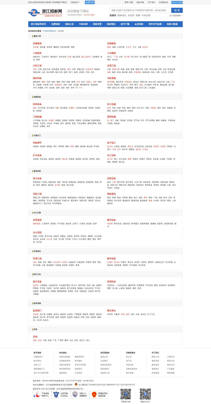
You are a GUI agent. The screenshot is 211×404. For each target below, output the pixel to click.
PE (77, 88)
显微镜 (153, 224)
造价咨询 (62, 57)
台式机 (156, 200)
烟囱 (164, 57)
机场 (119, 72)
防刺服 (163, 185)
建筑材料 (36, 82)
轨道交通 (171, 69)
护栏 (51, 85)
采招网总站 (163, 2)
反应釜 (155, 159)
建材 (43, 82)
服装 (35, 340)
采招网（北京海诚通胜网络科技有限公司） (66, 389)
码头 (153, 72)
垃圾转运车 (159, 262)
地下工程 (143, 88)
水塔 (169, 57)
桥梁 (132, 69)
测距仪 (138, 149)
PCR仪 (97, 288)
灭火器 (49, 200)
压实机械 (86, 120)
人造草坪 (45, 224)
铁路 (122, 69)
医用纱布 (163, 285)
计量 (114, 149)
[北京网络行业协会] (61, 398)
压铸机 (130, 111)
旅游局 (36, 317)
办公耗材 (82, 239)
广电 (155, 197)
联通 (114, 197)
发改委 (36, 314)
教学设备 (111, 220)
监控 (109, 182)
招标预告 (111, 24)
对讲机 (117, 188)
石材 (48, 82)
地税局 (85, 314)
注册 (131, 2)
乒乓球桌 (61, 224)
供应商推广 (105, 369)
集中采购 (129, 373)
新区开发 (119, 82)
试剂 (139, 288)
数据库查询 (79, 357)
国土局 (42, 314)
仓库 (121, 57)
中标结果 (83, 24)
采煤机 (36, 159)
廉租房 (56, 47)
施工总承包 (86, 57)
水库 (35, 69)
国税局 (92, 314)
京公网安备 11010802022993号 (90, 385)
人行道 (164, 72)
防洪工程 (46, 69)
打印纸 (39, 242)
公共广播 (138, 182)
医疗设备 (37, 281)
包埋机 (70, 291)
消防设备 (57, 200)
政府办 (56, 314)
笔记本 (163, 200)
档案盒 (63, 236)
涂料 (95, 82)
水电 (40, 69)
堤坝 (69, 69)
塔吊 (48, 126)
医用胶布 (171, 285)
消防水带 (83, 200)
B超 (93, 285)
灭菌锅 (36, 294)
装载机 (58, 120)
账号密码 (37, 361)
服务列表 (140, 2)
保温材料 (94, 85)
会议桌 (42, 239)
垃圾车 (110, 262)
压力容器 (41, 108)
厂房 (116, 57)
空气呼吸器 (56, 203)
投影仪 (56, 236)
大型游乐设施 (81, 108)
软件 (165, 197)
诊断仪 (99, 285)
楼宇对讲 (120, 182)
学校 (131, 85)
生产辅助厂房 (144, 57)
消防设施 (164, 182)
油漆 (63, 88)
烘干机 (97, 291)
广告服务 (171, 369)
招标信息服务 (64, 357)
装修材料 (58, 85)
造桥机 (78, 120)
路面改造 (146, 72)
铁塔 (38, 185)
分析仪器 (148, 146)
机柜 (140, 197)
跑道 (131, 72)
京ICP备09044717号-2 (111, 385)
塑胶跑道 (36, 224)
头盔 (169, 185)
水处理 (131, 15)
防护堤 (63, 69)
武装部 (93, 317)
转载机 (71, 159)
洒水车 (130, 262)
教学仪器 (117, 224)
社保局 (70, 314)
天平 (119, 149)
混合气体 (47, 203)
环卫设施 (36, 265)
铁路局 (63, 317)
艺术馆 (110, 85)
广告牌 (60, 340)
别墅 (72, 47)
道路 (127, 69)
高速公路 (116, 69)
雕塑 (50, 262)
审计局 (42, 317)
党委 (57, 317)
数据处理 (126, 200)
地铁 (109, 72)
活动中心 (124, 85)
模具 (159, 108)
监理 (69, 57)
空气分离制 (150, 120)
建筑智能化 (72, 197)
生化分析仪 (89, 288)
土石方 (128, 47)
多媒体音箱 (168, 224)
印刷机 (91, 108)
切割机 (153, 108)
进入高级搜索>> (176, 15)
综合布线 (62, 197)
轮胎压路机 (95, 120)
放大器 (110, 146)
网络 (131, 197)
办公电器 (98, 236)
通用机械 (111, 117)
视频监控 (90, 197)
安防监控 (140, 185)
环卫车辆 (169, 262)
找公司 (129, 357)
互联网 (125, 197)
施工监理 (76, 57)
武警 (82, 317)
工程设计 (45, 57)
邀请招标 (63, 373)
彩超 (89, 285)
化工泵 (110, 159)
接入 (135, 197)
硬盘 (169, 200)
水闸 (74, 69)
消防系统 (41, 200)
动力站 (115, 60)
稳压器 (50, 185)
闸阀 (67, 146)
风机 (117, 120)
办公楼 (126, 57)
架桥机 (65, 120)
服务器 (110, 203)
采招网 (55, 2)
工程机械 (37, 117)
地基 (114, 47)
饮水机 (36, 239)
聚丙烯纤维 (84, 85)
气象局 (117, 314)
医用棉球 (140, 285)
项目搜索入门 (39, 369)
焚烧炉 (125, 265)
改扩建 (171, 85)
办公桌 (49, 239)
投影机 (160, 224)
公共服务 (151, 88)
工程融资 (95, 57)
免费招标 (55, 24)
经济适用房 (65, 47)
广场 (173, 82)
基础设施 (163, 85)
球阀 (72, 146)
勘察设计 (36, 57)
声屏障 (88, 262)
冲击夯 (49, 123)
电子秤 (125, 149)
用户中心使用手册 (41, 373)
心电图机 (43, 285)
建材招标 (37, 78)
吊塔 (76, 291)
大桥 (146, 69)
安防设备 (111, 178)
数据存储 (135, 200)
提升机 (85, 159)
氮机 (158, 120)
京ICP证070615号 (128, 385)
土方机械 (36, 120)
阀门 (112, 120)
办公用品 (37, 232)
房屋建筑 (37, 43)
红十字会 (151, 314)
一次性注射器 (121, 285)
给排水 (145, 47)
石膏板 (39, 85)
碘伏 (156, 285)
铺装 (122, 88)
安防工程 (114, 185)
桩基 (109, 47)
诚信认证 (104, 357)
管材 (63, 82)
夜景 (77, 265)
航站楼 (125, 72)
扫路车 (123, 262)
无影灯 (49, 288)
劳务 (76, 340)
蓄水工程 (59, 72)
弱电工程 (122, 185)
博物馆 (117, 85)
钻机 (98, 159)
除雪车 (137, 262)
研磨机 (115, 162)
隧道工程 (139, 69)
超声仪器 (82, 285)
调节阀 (61, 146)
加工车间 (134, 57)
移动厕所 (50, 265)
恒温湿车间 (156, 57)
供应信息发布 (106, 365)
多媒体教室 (144, 224)
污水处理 (56, 262)
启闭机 (81, 72)
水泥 (165, 69)
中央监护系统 (64, 285)
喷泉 (94, 262)
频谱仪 (123, 146)
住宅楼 (36, 47)
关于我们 (151, 2)
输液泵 (63, 288)
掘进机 (71, 120)
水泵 (92, 72)
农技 (132, 314)
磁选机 (78, 159)
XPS (35, 88)
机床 (109, 108)
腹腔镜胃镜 (61, 291)
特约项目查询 (64, 369)
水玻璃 (46, 85)
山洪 (43, 72)
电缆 (97, 182)
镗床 (124, 108)
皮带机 (92, 159)
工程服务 (37, 53)
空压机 (130, 120)
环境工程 (37, 258)
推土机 (44, 120)
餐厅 (136, 85)
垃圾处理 (72, 262)
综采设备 (43, 159)
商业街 (136, 82)
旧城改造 (128, 82)
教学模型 (135, 224)
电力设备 (37, 178)
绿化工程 (161, 82)
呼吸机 (36, 288)
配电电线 (90, 182)
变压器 (65, 182)
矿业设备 (37, 155)
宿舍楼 (42, 47)
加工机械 (111, 104)
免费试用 (89, 2)
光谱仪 (163, 146)
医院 (141, 85)
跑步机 (68, 224)
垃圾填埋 (80, 262)
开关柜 (96, 146)
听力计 (74, 285)
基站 (150, 197)
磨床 (129, 108)
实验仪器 (126, 224)
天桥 (158, 72)
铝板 (68, 82)
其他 (35, 337)
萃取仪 (149, 159)
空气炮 (136, 120)
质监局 (99, 314)
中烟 (45, 340)
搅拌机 (68, 123)
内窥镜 (53, 291)
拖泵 (74, 123)
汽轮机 (44, 182)
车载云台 (66, 200)
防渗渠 (97, 69)
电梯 (138, 15)
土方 (134, 47)
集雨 (66, 72)
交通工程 (111, 65)
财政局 (63, 314)
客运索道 (64, 108)
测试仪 (130, 146)
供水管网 (50, 72)
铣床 (134, 108)
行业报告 (78, 373)
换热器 (117, 123)
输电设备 (81, 182)
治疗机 (56, 288)
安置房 (49, 47)
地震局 (70, 317)
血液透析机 (44, 291)
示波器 (117, 146)
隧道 (114, 72)
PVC (81, 88)
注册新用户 (38, 357)
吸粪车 (151, 262)
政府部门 (37, 310)
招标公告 (69, 24)
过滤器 (162, 159)
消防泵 (91, 200)
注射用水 (111, 285)
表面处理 (122, 111)
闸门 (71, 72)
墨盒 (94, 239)
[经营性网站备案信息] (99, 398)
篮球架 (53, 224)
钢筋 (58, 82)
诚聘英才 (155, 369)
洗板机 (36, 291)
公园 (168, 82)
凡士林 (115, 288)
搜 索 (177, 10)
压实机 (42, 123)
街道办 (46, 320)
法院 (87, 317)
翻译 (66, 340)
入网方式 (171, 357)
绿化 (35, 262)
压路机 (36, 123)
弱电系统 (131, 185)
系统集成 (54, 197)
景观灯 (71, 265)
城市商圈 (111, 82)
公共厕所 (148, 85)
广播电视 (77, 314)
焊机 (147, 108)
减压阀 (83, 146)
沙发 (55, 239)
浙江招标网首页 (38, 24)
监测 (76, 72)
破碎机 (58, 159)
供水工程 (152, 82)
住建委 (49, 314)
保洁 (88, 340)
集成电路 (143, 200)
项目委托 (78, 369)
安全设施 (153, 69)
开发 (170, 197)
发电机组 (36, 182)
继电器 (49, 146)
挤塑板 (40, 88)
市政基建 (111, 78)
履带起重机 (92, 123)
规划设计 (54, 57)
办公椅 (61, 239)
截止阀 (89, 146)
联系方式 (171, 361)
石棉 (70, 85)
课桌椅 (110, 224)
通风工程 (116, 88)
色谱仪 (156, 146)
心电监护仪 (53, 285)
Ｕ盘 (174, 200)
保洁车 (117, 262)
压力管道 (50, 108)
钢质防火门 (37, 203)
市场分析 (129, 365)
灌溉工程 (80, 69)
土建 (139, 47)
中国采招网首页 (49, 31)
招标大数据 (172, 24)
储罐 (129, 159)
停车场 (155, 85)
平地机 (56, 123)
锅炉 (35, 108)
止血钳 (121, 288)
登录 (126, 2)
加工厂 (110, 57)
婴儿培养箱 (71, 288)
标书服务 (78, 361)
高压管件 (74, 200)
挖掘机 (51, 120)
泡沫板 (52, 88)
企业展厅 (104, 361)
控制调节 (37, 143)
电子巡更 (129, 182)
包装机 (39, 111)
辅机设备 (52, 182)
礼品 (71, 340)
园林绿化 (122, 15)
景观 (136, 88)
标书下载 (125, 24)
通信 (145, 197)
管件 (72, 88)
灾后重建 (129, 88)
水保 (137, 314)
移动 (109, 197)
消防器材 (155, 182)
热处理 (115, 111)
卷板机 (170, 108)
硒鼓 (89, 239)
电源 (63, 185)
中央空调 (146, 15)
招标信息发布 (64, 365)
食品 (40, 340)
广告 (55, 340)
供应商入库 (105, 373)
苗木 (45, 262)
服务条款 (155, 365)
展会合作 (171, 365)
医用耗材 (111, 281)
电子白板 (48, 236)
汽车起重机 (81, 123)
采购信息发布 (131, 369)
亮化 (99, 262)
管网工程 (143, 82)
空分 (142, 120)
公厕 (43, 265)
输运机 (65, 159)
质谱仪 (170, 146)
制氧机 (164, 120)
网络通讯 (111, 194)
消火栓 (97, 200)
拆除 (38, 60)
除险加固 (36, 72)
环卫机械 (133, 265)
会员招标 (139, 24)
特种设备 (37, 104)
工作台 (75, 239)
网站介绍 (155, 357)
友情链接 (155, 373)
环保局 (110, 314)
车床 (114, 108)
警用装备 (148, 185)
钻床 (119, 108)
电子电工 (111, 143)
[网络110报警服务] (80, 398)
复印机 (76, 236)
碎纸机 (83, 236)
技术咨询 (117, 200)
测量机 (131, 149)
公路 (109, 69)
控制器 (36, 146)
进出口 (82, 340)
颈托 (134, 288)
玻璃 (73, 82)
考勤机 (90, 236)
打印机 (41, 236)
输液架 (128, 288)
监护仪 (36, 285)
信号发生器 (139, 146)
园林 (40, 262)
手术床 (42, 288)
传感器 (42, 146)
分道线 (82, 224)
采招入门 (37, 365)
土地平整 (120, 47)
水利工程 (37, 65)
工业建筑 (111, 53)
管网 (109, 88)
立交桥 (170, 72)
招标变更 (97, 24)
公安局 (39, 320)
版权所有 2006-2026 (41, 389)
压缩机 (123, 120)
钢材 (53, 82)
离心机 (121, 162)
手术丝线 (149, 285)
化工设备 (111, 155)
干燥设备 (171, 120)
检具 (164, 108)
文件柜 (68, 239)
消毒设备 (83, 291)
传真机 (70, 236)
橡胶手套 (132, 285)
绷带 (109, 288)
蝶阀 (77, 146)
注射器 (91, 291)
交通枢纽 (137, 72)
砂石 (83, 82)
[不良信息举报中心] (42, 398)
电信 (119, 197)
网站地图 (171, 373)
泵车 (62, 123)
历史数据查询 (64, 361)
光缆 (160, 197)
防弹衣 (156, 185)
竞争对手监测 (155, 24)
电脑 (150, 200)
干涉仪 (145, 149)
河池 (87, 72)
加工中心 (140, 108)
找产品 (129, 361)
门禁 (114, 182)
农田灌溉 (55, 69)
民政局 (76, 317)
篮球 (95, 224)
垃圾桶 (58, 265)
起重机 (71, 108)
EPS (46, 88)
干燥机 (110, 123)
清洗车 (144, 262)
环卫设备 (142, 265)
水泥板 (76, 85)
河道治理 (89, 69)
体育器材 (37, 220)
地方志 (143, 314)
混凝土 (89, 82)
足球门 (75, 224)
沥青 (160, 69)
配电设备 (72, 182)
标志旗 (89, 224)
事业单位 (111, 310)
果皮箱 (65, 265)
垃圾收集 (117, 265)
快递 (50, 340)
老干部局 (50, 317)
